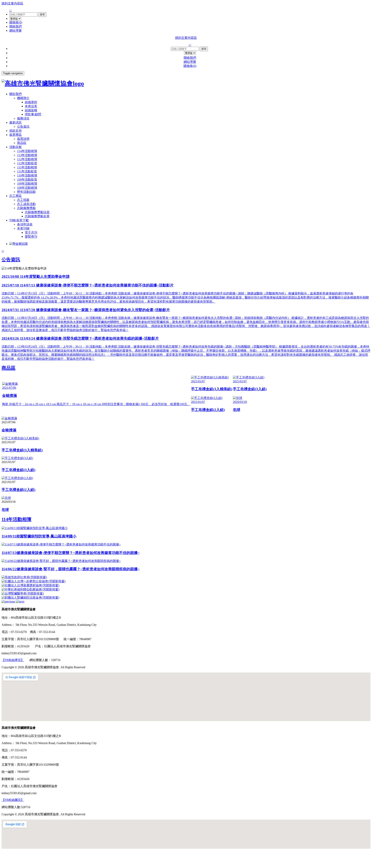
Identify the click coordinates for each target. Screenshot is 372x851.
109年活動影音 (27, 179)
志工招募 (23, 200)
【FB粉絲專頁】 (13, 660)
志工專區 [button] (15, 195)
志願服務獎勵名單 (37, 216)
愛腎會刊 (31, 236)
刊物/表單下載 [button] (19, 220)
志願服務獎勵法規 (37, 212)
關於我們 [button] (15, 94)
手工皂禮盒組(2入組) (18, 490)
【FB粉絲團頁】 (13, 800)
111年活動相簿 (27, 167)
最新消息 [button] (15, 122)
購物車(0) (15, 22)
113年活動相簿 (27, 155)
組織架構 (31, 110)
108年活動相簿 (27, 187)
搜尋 (42, 14)
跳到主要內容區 (12, 3)
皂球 (5, 510)
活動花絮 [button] (15, 147)
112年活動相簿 (27, 159)
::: (10, 10)
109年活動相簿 (27, 183)
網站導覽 (15, 30)
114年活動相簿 (27, 151)
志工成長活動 (26, 204)
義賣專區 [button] (15, 134)
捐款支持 (15, 130)
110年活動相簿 (27, 175)
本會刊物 (23, 228)
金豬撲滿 (9, 430)
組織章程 (31, 102)
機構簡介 (23, 98)
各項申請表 (25, 224)
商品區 (21, 143)
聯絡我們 (15, 26)
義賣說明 (23, 138)
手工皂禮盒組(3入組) (18, 470)
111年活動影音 (27, 171)
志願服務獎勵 (26, 208)
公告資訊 (23, 126)
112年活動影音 (27, 163)
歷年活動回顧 (26, 191)
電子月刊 (31, 232)
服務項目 (23, 118)
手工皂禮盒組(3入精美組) (22, 450)
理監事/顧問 (33, 114)
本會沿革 (31, 106)
